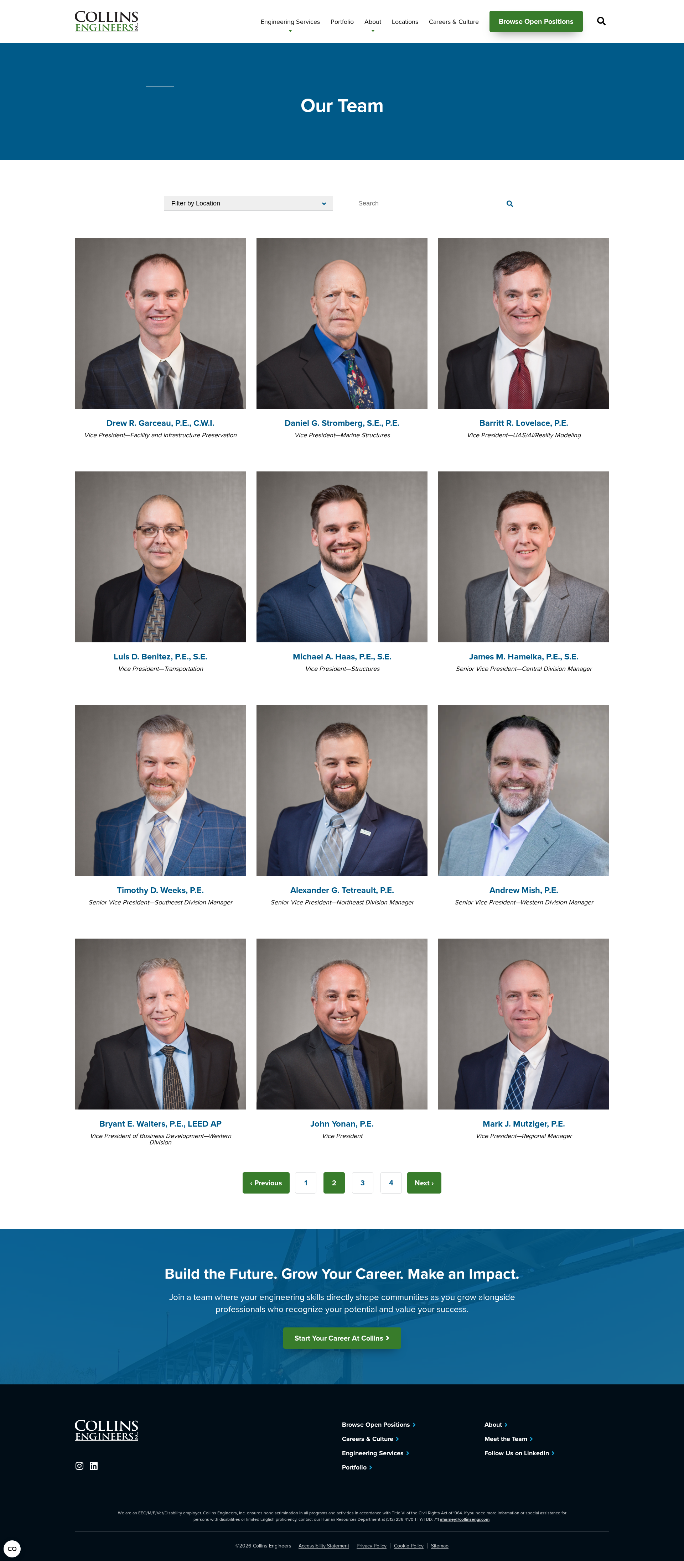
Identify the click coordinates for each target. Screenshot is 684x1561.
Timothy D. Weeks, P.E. (160, 890)
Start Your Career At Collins (339, 1338)
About (493, 1424)
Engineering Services (373, 1453)
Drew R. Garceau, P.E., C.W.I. (160, 423)
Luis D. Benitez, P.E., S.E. (160, 656)
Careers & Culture (367, 1438)
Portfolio (354, 1467)
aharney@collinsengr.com (464, 1519)
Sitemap (440, 1546)
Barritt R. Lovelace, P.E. (524, 423)
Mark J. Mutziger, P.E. (524, 1123)
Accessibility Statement (324, 1546)
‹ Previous (266, 1183)
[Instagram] (79, 1465)
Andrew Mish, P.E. (523, 890)
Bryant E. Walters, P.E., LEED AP (160, 1123)
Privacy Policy (372, 1546)
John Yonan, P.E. (342, 1123)
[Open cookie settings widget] (12, 1548)
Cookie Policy (409, 1546)
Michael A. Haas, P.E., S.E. (342, 656)
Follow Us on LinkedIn (516, 1453)
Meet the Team (505, 1438)
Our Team (160, 83)
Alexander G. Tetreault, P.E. (342, 890)
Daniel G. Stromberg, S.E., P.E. (342, 423)
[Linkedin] (93, 1465)
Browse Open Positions (376, 1424)
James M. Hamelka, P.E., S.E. (524, 656)
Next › (424, 1183)
